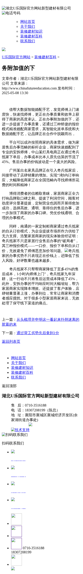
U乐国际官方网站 (16, 57)
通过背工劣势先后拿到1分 (38, 333)
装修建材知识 (31, 31)
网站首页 (27, 22)
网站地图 (20, 425)
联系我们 (27, 41)
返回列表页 (11, 341)
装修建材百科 (31, 36)
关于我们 (27, 26)
